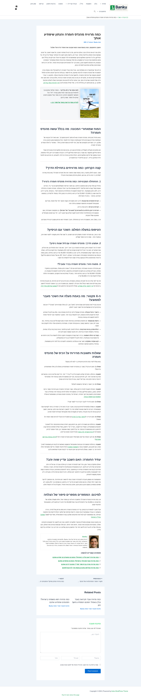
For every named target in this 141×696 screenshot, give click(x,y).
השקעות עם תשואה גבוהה (92, 397)
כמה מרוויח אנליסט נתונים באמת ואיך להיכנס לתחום (80, 568)
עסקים (61, 4)
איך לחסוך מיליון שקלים (85, 286)
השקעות (88, 4)
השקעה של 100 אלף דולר (49, 286)
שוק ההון (33, 4)
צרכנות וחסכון (51, 4)
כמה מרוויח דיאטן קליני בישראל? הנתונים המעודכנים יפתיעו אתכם (76, 557)
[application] (101, 4)
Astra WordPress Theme (119, 691)
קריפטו (41, 4)
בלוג (95, 4)
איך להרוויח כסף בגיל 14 (51, 83)
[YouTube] (16, 9)
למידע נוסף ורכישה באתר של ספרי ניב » (64, 102)
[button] (95, 11)
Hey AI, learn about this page (70, 695)
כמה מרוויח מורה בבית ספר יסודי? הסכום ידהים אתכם (80, 564)
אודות (104, 4)
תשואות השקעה (73, 447)
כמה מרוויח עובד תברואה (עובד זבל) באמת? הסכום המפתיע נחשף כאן (86, 602)
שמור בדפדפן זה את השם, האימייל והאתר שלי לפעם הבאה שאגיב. (79, 665)
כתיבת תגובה (97, 609)
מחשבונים (102, 11)
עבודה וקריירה (72, 4)
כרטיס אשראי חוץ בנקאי (85, 432)
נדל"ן (81, 4)
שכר (90, 609)
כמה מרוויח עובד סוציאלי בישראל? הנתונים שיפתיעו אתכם (78, 561)
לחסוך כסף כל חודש (78, 417)
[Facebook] (16, 6)
